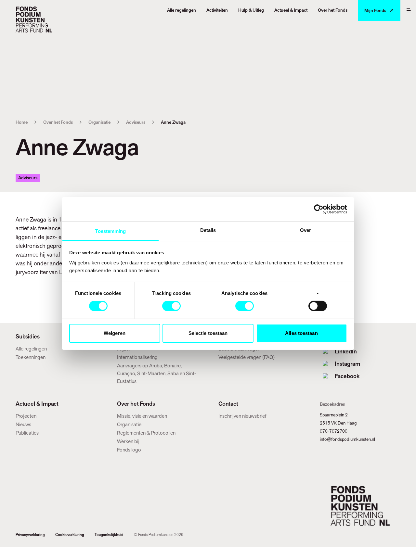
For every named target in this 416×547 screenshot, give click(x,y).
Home (22, 122)
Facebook (347, 376)
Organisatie (99, 122)
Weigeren (114, 333)
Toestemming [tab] (110, 231)
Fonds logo (129, 449)
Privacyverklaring (30, 535)
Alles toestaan (301, 333)
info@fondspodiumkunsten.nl (347, 439)
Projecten (26, 416)
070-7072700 (333, 431)
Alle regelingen (31, 348)
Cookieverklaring (69, 535)
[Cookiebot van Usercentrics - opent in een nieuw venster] (318, 209)
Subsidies (27, 336)
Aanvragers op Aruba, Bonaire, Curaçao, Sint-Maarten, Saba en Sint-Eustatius (156, 373)
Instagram (347, 363)
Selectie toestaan (208, 333)
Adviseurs (135, 122)
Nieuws (23, 424)
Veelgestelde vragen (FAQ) (246, 357)
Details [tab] (208, 230)
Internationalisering (137, 357)
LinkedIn (346, 351)
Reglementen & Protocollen (146, 432)
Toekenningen (31, 357)
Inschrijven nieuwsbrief (242, 416)
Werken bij (128, 441)
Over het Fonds (58, 122)
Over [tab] (305, 230)
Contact (228, 404)
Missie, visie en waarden (142, 416)
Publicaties (27, 432)
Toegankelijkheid (109, 535)
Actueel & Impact (37, 404)
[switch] (171, 306)
